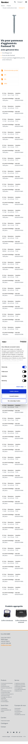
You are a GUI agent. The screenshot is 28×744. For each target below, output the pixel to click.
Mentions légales (6, 736)
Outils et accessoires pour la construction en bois (7, 694)
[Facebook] (7, 732)
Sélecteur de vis (18, 691)
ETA (5, 75)
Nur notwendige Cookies (14, 401)
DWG (5, 83)
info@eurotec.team (6, 645)
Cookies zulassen (14, 391)
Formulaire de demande (20, 689)
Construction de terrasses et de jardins (7, 684)
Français (20, 2)
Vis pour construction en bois (10, 8)
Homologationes (18, 688)
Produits (9, 5)
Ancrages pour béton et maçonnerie (6, 697)
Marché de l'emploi (5, 720)
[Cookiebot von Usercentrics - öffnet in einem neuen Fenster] (20, 342)
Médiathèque (4, 708)
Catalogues (4, 723)
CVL (25, 736)
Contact (3, 727)
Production (17, 710)
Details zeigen (20, 386)
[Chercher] (14, 2)
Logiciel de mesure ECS (20, 684)
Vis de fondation (5, 701)
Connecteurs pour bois (6, 691)
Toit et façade (4, 700)
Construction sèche (5, 692)
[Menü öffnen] (26, 2)
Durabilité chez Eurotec (20, 714)
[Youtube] (13, 732)
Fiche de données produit (11, 70)
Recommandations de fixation (6, 710)
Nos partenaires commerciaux (18, 712)
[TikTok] (19, 732)
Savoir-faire (4, 705)
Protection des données (17, 736)
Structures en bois (5, 686)
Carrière (3, 718)
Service (17, 680)
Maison (3, 5)
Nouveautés (18, 708)
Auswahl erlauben (14, 396)
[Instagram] (10, 732)
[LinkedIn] (16, 732)
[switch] (24, 371)
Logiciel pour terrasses (20, 683)
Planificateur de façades (20, 686)
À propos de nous (20, 705)
